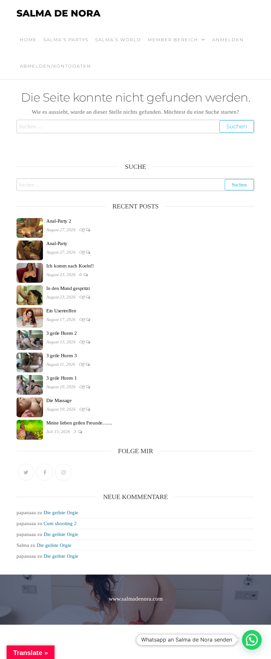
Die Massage (59, 400)
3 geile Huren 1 (61, 378)
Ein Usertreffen (61, 310)
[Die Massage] (30, 406)
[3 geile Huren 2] (30, 339)
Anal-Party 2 (58, 221)
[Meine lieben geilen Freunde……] (30, 429)
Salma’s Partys (66, 39)
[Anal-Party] (30, 249)
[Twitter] (26, 472)
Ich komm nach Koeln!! (70, 265)
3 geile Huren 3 (61, 355)
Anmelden (228, 39)
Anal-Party (56, 243)
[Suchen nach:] (135, 126)
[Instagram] (63, 472)
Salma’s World (118, 39)
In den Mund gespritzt (68, 288)
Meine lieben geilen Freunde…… (79, 422)
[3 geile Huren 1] (30, 384)
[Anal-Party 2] (30, 227)
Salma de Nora (58, 13)
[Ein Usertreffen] (30, 317)
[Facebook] (44, 472)
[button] (252, 640)
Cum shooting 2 (60, 523)
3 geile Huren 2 (61, 333)
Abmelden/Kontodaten (55, 66)
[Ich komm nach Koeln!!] (30, 272)
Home (28, 39)
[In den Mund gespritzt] (30, 294)
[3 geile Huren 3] (30, 361)
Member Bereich (173, 39)
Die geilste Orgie (61, 512)
